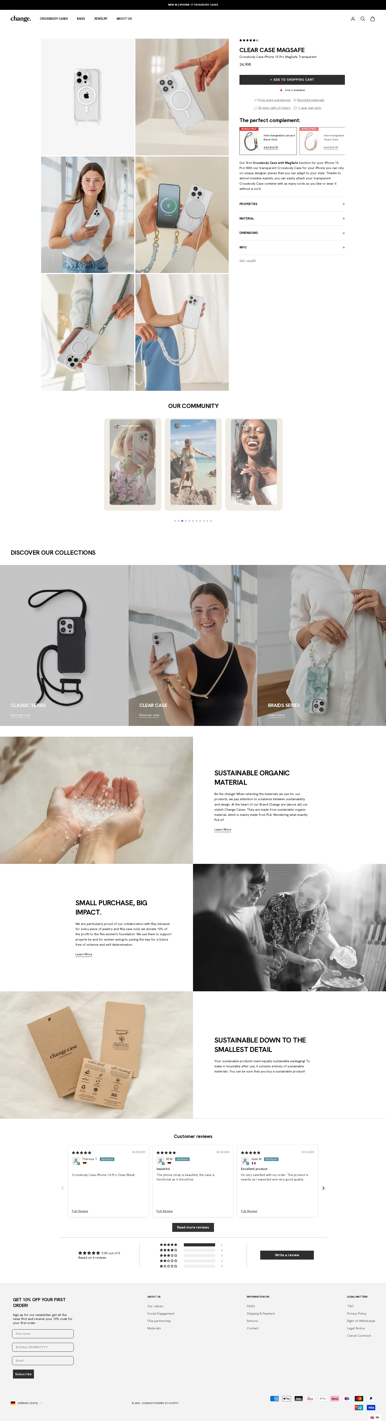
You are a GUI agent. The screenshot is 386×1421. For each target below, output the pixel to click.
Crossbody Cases (54, 19)
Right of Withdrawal (361, 1321)
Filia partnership (159, 1321)
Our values (155, 1306)
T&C (350, 1306)
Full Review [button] (80, 1211)
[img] (81, 1153)
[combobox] (375, 1417)
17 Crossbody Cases (193, 4)
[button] (247, 40)
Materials (154, 1328)
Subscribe (23, 1374)
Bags (81, 19)
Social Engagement (160, 1313)
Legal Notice (356, 1328)
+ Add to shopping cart (292, 80)
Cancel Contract (359, 1336)
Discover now (20, 715)
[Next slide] (338, 141)
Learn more (276, 715)
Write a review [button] (287, 1255)
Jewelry (100, 19)
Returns (252, 1321)
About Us (124, 19)
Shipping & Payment (261, 1313)
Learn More (222, 829)
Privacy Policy (356, 1313)
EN (377, 1417)
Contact (252, 1328)
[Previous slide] (246, 141)
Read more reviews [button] (193, 1227)
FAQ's (251, 1306)
